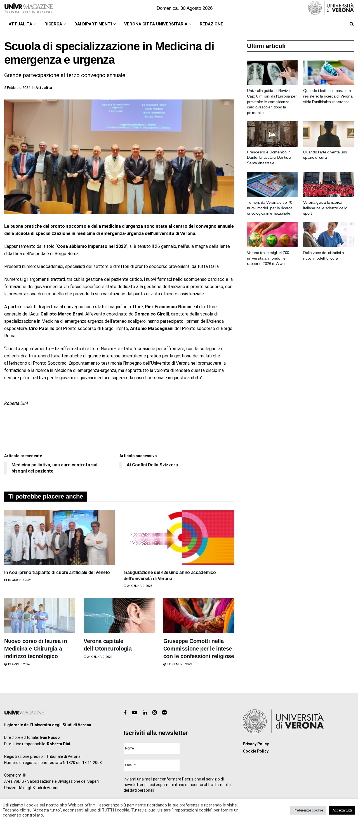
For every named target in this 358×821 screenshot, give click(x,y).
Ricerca (53, 24)
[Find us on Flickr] (164, 713)
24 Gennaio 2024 (99, 657)
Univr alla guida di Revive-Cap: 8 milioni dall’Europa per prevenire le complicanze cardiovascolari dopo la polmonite (272, 101)
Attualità (20, 24)
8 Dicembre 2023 (179, 664)
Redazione (211, 24)
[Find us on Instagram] (154, 713)
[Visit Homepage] (28, 8)
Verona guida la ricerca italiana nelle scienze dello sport (325, 207)
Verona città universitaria (155, 24)
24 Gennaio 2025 (139, 586)
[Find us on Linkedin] (145, 713)
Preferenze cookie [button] (308, 810)
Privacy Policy (256, 744)
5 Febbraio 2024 (17, 88)
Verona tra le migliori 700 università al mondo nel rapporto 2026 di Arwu (268, 258)
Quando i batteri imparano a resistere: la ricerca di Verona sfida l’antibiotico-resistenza (327, 96)
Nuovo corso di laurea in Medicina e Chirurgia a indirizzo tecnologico (35, 648)
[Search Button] (352, 24)
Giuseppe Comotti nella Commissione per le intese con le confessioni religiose (198, 648)
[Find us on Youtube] (134, 713)
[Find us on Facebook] (125, 713)
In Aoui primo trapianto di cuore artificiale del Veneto (57, 572)
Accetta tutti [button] (342, 810)
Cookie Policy (255, 751)
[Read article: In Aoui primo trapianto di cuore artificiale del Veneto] (59, 537)
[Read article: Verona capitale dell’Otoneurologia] (119, 615)
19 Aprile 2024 (18, 664)
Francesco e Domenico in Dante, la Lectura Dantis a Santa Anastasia (269, 157)
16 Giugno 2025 (19, 580)
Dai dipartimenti (93, 24)
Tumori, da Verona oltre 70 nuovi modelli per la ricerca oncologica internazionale (269, 207)
